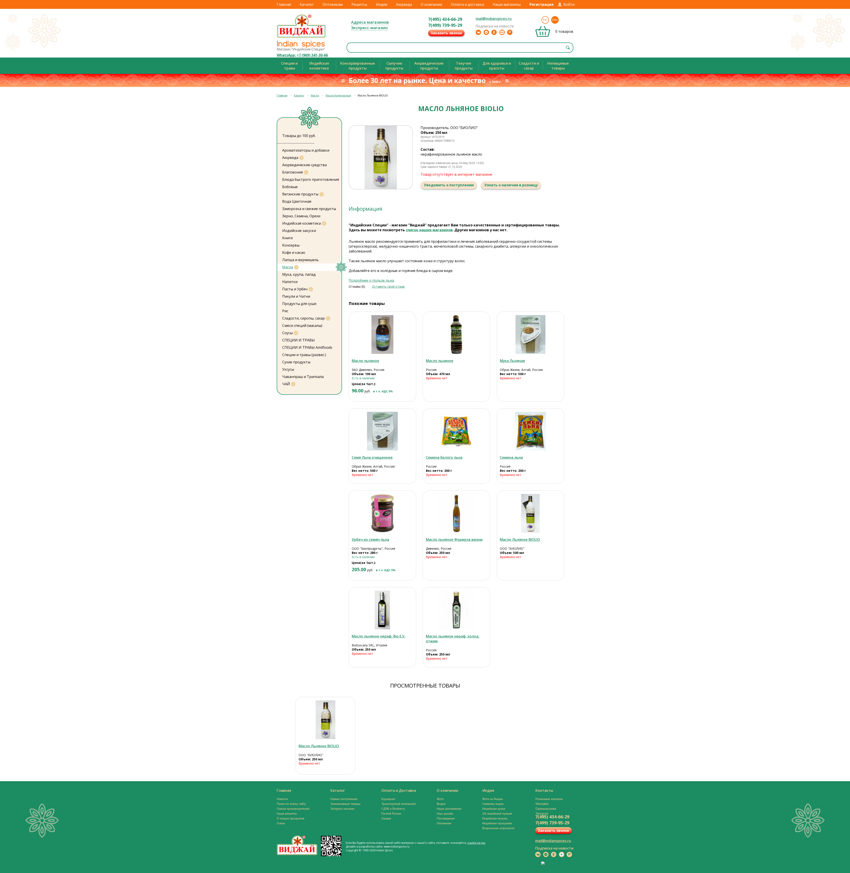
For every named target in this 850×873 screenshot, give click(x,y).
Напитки (290, 281)
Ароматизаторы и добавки (305, 150)
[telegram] (486, 32)
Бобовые (290, 186)
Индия (381, 4)
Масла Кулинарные (338, 95)
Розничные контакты (549, 799)
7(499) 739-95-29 (445, 25)
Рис (285, 310)
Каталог (307, 4)
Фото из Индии (492, 799)
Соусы (287, 332)
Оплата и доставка (467, 4)
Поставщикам (446, 818)
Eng (555, 20)
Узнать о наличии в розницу (511, 185)
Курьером (388, 799)
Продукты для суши (299, 303)
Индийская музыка (494, 818)
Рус (545, 20)
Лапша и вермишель (300, 259)
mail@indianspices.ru (494, 18)
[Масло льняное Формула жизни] (456, 513)
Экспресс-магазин (369, 27)
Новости (282, 799)
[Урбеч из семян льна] (382, 513)
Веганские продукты (300, 194)
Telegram (541, 813)
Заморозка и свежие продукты (309, 208)
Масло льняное (365, 360)
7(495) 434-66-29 (445, 19)
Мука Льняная (512, 360)
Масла (315, 95)
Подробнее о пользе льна (371, 280)
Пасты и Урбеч (294, 289)
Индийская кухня (493, 809)
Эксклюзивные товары (345, 804)
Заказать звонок (446, 33)
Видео (441, 804)
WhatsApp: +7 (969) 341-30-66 (302, 55)
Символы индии (493, 804)
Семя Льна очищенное (372, 457)
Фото (440, 799)
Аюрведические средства (304, 164)
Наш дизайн (445, 813)
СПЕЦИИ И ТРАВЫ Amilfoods (307, 347)
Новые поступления (343, 799)
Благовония (292, 172)
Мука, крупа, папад (299, 274)
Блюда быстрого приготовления (310, 179)
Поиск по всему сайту (291, 804)
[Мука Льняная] (530, 334)
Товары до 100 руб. (299, 135)
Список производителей (293, 809)
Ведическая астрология (498, 828)
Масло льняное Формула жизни (454, 539)
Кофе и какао (293, 252)
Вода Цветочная (296, 201)
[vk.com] (478, 32)
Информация (365, 208)
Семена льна (511, 457)
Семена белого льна (444, 457)
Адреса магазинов (370, 22)
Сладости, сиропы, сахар (303, 318)
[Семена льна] (530, 431)
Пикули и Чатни (296, 296)
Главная (284, 4)
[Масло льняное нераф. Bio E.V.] (382, 610)
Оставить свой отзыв (388, 286)
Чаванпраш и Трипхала (303, 376)
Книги (287, 237)
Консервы (290, 245)
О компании (431, 4)
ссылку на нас (476, 843)
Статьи (281, 823)
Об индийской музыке (497, 813)
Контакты (544, 790)
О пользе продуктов (290, 818)
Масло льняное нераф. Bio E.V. (378, 636)
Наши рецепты (287, 813)
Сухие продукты (296, 362)
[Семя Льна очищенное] (382, 431)
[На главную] (301, 37)
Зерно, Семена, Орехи (301, 216)
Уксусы (288, 369)
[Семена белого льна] (456, 431)
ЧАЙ (286, 384)
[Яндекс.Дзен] (502, 32)
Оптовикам (333, 4)
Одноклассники (545, 809)
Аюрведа (404, 4)
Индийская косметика (301, 223)
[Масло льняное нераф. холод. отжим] (456, 610)
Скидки (386, 818)
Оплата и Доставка (398, 790)
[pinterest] (509, 32)
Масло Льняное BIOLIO (520, 539)
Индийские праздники (497, 823)
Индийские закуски (299, 230)
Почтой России (391, 813)
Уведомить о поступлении (449, 185)
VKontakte (542, 804)
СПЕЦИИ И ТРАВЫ (298, 340)
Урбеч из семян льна (370, 539)
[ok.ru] (494, 32)
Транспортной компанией (398, 804)
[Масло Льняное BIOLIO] (530, 513)
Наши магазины (507, 4)
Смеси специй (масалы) (302, 325)
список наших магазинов (429, 229)
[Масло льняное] (382, 334)
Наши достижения (449, 809)
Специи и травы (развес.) (304, 354)
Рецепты (359, 4)
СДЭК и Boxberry (393, 809)
